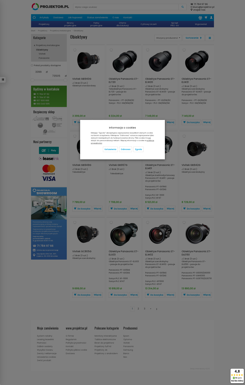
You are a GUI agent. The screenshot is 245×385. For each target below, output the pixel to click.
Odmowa (125, 149)
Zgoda (138, 149)
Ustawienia (110, 149)
